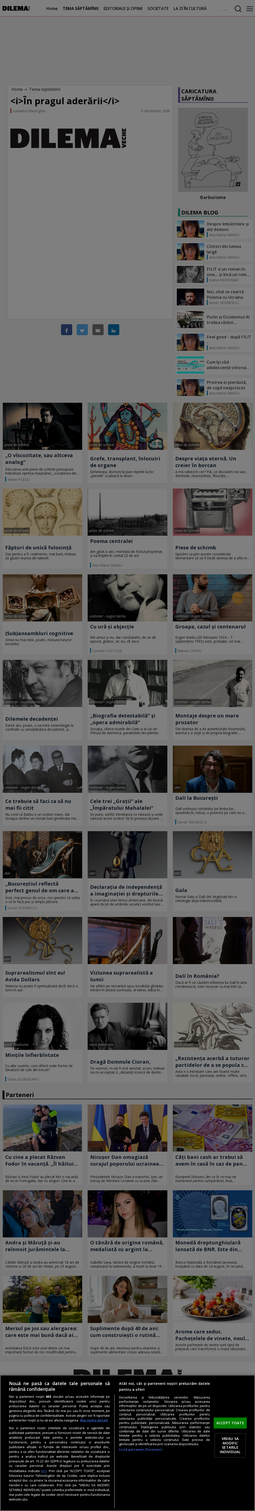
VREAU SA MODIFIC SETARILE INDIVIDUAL (230, 1445)
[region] (127, 1443)
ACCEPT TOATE (230, 1422)
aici (43, 1470)
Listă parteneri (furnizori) (140, 1449)
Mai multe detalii (94, 1420)
